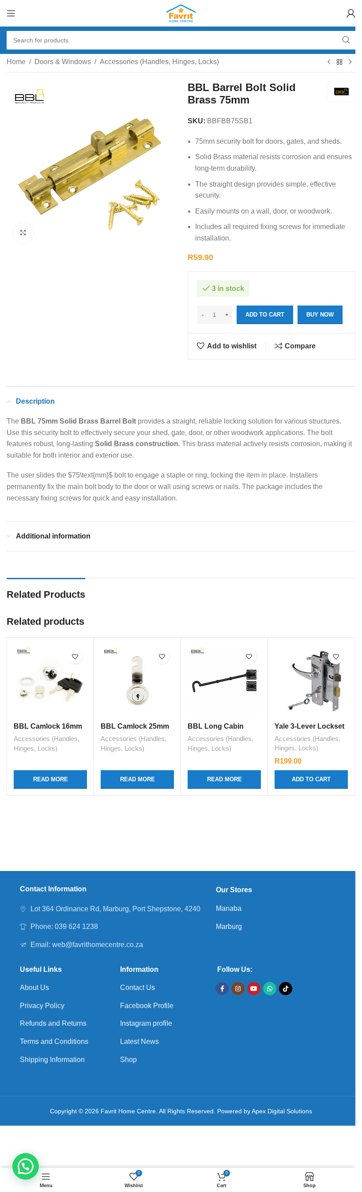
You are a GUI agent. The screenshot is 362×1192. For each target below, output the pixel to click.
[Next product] (350, 62)
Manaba (228, 908)
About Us (34, 987)
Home (16, 61)
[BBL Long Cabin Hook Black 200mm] (224, 681)
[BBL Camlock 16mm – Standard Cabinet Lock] (50, 681)
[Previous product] (329, 62)
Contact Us (137, 987)
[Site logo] (181, 12)
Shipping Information (52, 1059)
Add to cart (264, 314)
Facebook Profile (146, 1005)
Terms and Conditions (54, 1041)
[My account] (351, 13)
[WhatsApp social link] (269, 988)
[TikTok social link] (285, 988)
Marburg (229, 926)
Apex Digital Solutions (282, 1111)
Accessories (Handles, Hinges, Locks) (159, 61)
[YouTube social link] (253, 988)
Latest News (139, 1041)
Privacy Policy (42, 1005)
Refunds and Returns (53, 1023)
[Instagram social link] (238, 988)
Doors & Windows (62, 61)
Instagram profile (146, 1023)
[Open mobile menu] (11, 13)
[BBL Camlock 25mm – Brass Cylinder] (137, 681)
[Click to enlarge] (23, 233)
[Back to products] (339, 62)
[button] (25, 1166)
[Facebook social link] (222, 988)
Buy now (320, 314)
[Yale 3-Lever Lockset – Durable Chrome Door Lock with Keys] (311, 680)
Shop (128, 1059)
